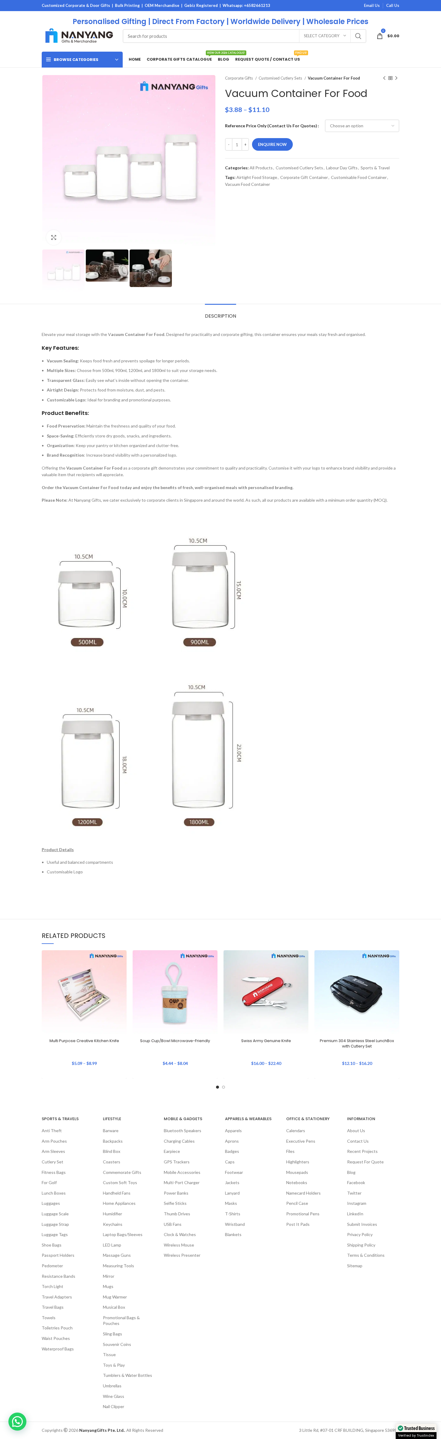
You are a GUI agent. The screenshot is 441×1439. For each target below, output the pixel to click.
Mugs (108, 1286)
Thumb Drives (177, 1213)
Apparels (233, 1130)
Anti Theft (52, 1130)
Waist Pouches (56, 1338)
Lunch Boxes (54, 1193)
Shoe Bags (52, 1244)
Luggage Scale (55, 1213)
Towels (49, 1317)
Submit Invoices (362, 1223)
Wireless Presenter (182, 1255)
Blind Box (111, 1151)
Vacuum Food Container (247, 184)
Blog (351, 1171)
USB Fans (173, 1223)
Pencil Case (297, 1203)
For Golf (49, 1182)
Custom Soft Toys (120, 1182)
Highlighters (297, 1161)
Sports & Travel (375, 167)
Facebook (356, 1182)
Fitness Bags (54, 1171)
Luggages (51, 1203)
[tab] (220, 313)
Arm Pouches (54, 1141)
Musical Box (114, 1307)
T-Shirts (232, 1213)
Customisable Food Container (359, 177)
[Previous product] (384, 78)
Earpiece (172, 1151)
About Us (356, 1130)
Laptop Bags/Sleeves (122, 1234)
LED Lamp (112, 1244)
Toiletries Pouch (57, 1327)
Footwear (234, 1171)
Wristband (235, 1223)
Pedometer (52, 1265)
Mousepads (297, 1171)
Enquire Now (272, 144)
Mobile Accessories (182, 1171)
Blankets (233, 1234)
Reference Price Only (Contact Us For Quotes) (271, 125)
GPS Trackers (177, 1161)
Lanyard (232, 1193)
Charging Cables (179, 1141)
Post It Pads (298, 1223)
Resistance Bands (58, 1275)
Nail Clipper (113, 1406)
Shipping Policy (361, 1244)
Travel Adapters (57, 1296)
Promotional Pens (303, 1213)
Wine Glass (113, 1396)
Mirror (108, 1275)
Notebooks (296, 1182)
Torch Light (52, 1286)
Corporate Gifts (239, 78)
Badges (232, 1151)
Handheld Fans (116, 1193)
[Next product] (396, 78)
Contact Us (358, 1141)
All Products (261, 167)
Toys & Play (114, 1365)
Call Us (392, 5)
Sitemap (354, 1265)
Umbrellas (112, 1385)
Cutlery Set (52, 1161)
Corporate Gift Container (304, 177)
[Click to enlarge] (53, 237)
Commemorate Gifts (122, 1171)
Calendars (295, 1130)
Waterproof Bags (58, 1348)
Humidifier (112, 1213)
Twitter (354, 1193)
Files (290, 1151)
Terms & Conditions (366, 1255)
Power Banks (176, 1193)
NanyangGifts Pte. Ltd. (101, 1430)
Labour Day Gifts (342, 167)
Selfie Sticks (175, 1203)
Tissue (109, 1354)
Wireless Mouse (179, 1244)
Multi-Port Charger (182, 1182)
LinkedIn (355, 1213)
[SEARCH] (358, 36)
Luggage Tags (55, 1234)
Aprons (232, 1141)
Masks (231, 1203)
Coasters (111, 1161)
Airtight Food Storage (256, 177)
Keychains (112, 1223)
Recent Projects (362, 1151)
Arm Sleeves (53, 1151)
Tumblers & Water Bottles (127, 1375)
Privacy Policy (360, 1234)
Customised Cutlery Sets (281, 78)
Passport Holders (58, 1255)
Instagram (356, 1203)
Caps (230, 1161)
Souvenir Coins (117, 1344)
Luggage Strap (55, 1223)
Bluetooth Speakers (182, 1130)
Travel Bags (53, 1307)
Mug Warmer (115, 1296)
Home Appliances (119, 1203)
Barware (110, 1130)
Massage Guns (117, 1255)
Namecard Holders (303, 1193)
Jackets (232, 1182)
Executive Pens (300, 1141)
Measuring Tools (118, 1265)
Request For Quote (365, 1161)
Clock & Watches (180, 1234)
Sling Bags (112, 1333)
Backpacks (113, 1141)
